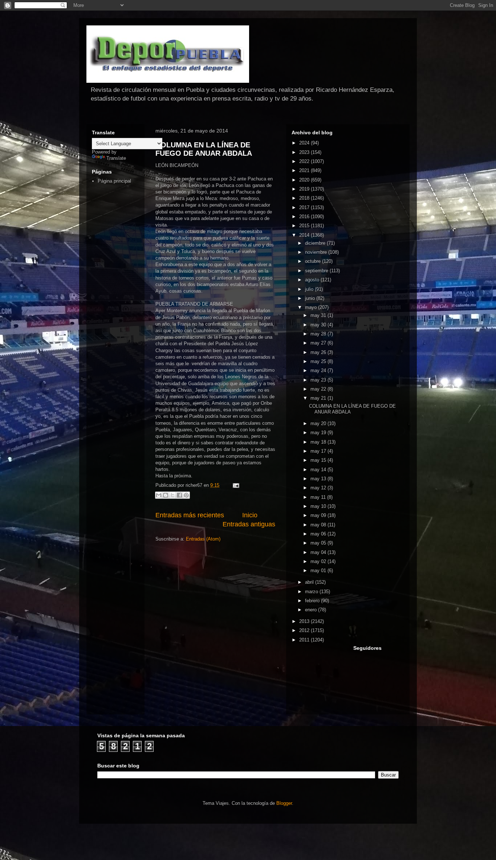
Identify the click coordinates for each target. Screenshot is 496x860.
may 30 (319, 324)
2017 (305, 207)
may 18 (319, 442)
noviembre (316, 252)
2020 (305, 180)
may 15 (319, 460)
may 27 (319, 343)
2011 (305, 640)
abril (310, 582)
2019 (305, 189)
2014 (305, 235)
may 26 (319, 352)
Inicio (249, 515)
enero (311, 609)
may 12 (319, 487)
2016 (305, 216)
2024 (305, 143)
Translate (116, 158)
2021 (305, 170)
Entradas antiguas (249, 524)
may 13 (319, 478)
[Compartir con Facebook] (179, 495)
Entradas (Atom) (203, 539)
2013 (305, 621)
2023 (305, 152)
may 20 (319, 423)
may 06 (319, 534)
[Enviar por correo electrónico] (158, 495)
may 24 (319, 370)
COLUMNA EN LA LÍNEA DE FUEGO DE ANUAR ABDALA (203, 149)
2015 (305, 225)
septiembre (317, 270)
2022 (305, 161)
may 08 (319, 524)
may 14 (319, 469)
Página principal (114, 181)
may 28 (319, 334)
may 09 (319, 515)
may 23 (319, 380)
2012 (305, 630)
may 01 (319, 570)
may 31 (319, 315)
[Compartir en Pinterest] (186, 495)
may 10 (319, 506)
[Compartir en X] (172, 495)
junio (310, 298)
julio (310, 289)
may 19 (319, 432)
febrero (313, 600)
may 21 (319, 398)
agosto (313, 279)
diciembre (316, 243)
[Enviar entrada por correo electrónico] (234, 485)
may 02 (319, 561)
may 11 (318, 497)
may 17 (319, 451)
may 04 (319, 552)
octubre (313, 261)
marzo (312, 591)
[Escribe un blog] (165, 495)
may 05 (319, 543)
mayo (311, 307)
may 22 (319, 389)
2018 (305, 198)
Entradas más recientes (189, 515)
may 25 (319, 361)
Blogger (284, 803)
